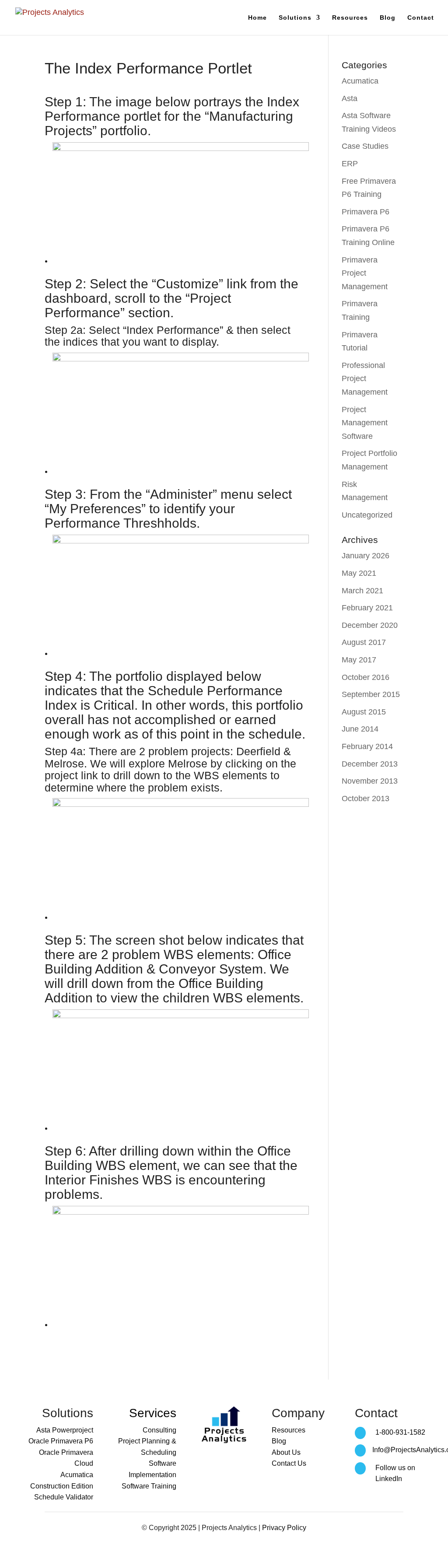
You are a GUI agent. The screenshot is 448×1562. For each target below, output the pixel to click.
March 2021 (362, 590)
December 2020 (370, 625)
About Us (286, 1452)
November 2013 (370, 781)
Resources (350, 17)
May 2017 (359, 659)
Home (257, 17)
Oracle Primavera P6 (60, 1441)
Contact (420, 17)
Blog (388, 17)
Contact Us (289, 1463)
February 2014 (367, 746)
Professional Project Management (365, 378)
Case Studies (365, 146)
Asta (349, 98)
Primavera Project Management (365, 273)
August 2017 (364, 642)
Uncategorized (367, 515)
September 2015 (371, 694)
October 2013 (365, 798)
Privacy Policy (284, 1527)
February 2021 (367, 607)
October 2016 (365, 677)
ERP (350, 163)
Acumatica (360, 81)
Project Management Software (365, 423)
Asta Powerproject (64, 1430)
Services (152, 1413)
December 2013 (370, 764)
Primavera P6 (365, 211)
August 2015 (364, 711)
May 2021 (359, 573)
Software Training (149, 1486)
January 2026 (365, 555)
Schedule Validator (63, 1497)
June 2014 (360, 729)
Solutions (295, 17)
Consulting (159, 1430)
